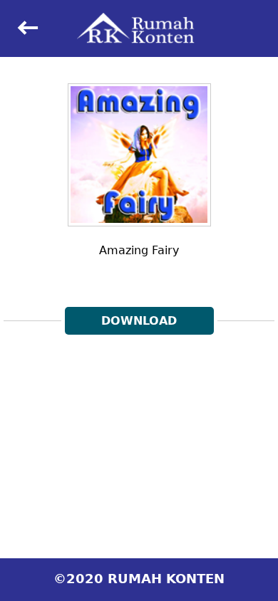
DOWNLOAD (139, 321)
